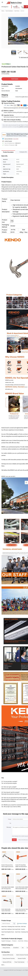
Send (14, 839)
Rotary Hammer (6, 947)
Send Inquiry (14, 79)
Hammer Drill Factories (8, 955)
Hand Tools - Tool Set (20, 929)
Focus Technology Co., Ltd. (18, 970)
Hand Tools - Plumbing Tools (8, 926)
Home (2, 10)
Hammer (22, 10)
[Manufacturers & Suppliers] (14, 2)
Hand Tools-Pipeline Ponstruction (8, 932)
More (2, 965)
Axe (23, 947)
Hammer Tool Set (22, 958)
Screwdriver (16, 947)
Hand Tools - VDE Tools (20, 926)
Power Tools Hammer (19, 962)
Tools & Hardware (9, 10)
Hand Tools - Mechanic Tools (8, 929)
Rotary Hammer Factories (9, 958)
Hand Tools (16, 10)
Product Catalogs (22, 923)
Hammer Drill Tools (7, 962)
